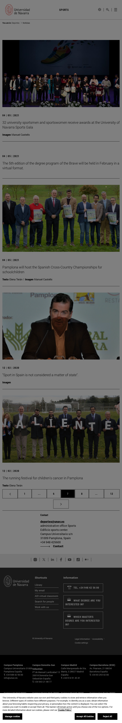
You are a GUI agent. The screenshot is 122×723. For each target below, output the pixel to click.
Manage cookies (12, 716)
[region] (61, 708)
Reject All (107, 716)
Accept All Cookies (85, 716)
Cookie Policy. (64, 710)
